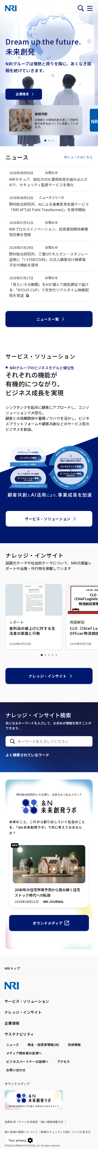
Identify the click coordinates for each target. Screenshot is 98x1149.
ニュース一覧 (47, 319)
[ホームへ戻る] (11, 8)
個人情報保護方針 (52, 1122)
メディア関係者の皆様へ (24, 1053)
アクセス (63, 1061)
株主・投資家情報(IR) (43, 1044)
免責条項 (10, 1122)
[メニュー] (89, 8)
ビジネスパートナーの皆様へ (27, 1061)
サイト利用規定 (28, 1122)
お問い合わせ (16, 1070)
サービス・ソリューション (47, 518)
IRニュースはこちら (78, 157)
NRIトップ (12, 968)
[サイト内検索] (80, 8)
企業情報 (12, 1023)
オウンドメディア (48, 923)
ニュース (12, 1044)
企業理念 (22, 94)
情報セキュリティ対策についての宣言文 (66, 1132)
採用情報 (74, 1044)
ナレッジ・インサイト (48, 676)
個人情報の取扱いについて (21, 1132)
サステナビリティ (19, 1034)
